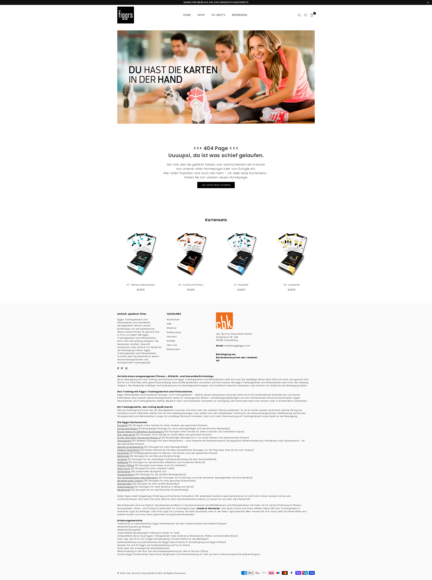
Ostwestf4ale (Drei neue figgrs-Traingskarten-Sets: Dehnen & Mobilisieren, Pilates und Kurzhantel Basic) (177, 535)
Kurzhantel (123, 453)
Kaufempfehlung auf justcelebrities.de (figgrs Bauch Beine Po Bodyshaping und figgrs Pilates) (171, 542)
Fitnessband (124, 440)
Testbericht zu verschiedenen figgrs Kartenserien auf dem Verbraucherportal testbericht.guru (172, 523)
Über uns (172, 345)
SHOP (201, 15)
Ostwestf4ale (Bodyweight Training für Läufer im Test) (148, 532)
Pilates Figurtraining (128, 450)
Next (320, 262)
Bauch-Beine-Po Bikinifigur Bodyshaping (140, 431)
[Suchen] (299, 15)
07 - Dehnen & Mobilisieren (141, 284)
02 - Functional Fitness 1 (191, 284)
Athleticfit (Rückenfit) (129, 529)
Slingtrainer (123, 471)
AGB (169, 323)
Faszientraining (125, 474)
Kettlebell (122, 462)
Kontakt (171, 340)
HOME (187, 15)
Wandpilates (124, 483)
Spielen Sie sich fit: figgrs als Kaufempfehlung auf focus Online (153, 545)
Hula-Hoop (123, 468)
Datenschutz (174, 332)
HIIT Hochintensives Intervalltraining (137, 477)
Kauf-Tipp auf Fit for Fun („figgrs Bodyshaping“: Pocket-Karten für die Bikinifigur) (162, 539)
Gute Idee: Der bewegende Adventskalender (143, 548)
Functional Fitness (127, 428)
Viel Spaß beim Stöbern (216, 185)
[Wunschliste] (305, 15)
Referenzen (239, 15)
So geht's (218, 15)
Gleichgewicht (125, 486)
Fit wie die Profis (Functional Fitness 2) (139, 437)
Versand (172, 336)
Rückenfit (122, 425)
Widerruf (172, 328)
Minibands (123, 456)
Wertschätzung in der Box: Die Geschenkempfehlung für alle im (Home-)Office (162, 551)
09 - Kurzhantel (292, 284)
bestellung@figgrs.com (236, 345)
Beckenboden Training (130, 480)
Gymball (122, 459)
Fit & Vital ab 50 (126, 434)
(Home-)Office (125, 465)
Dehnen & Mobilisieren (130, 447)
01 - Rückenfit (241, 284)
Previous (112, 262)
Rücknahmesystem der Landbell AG (236, 359)
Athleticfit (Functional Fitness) (134, 526)
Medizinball (123, 489)
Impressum (173, 319)
